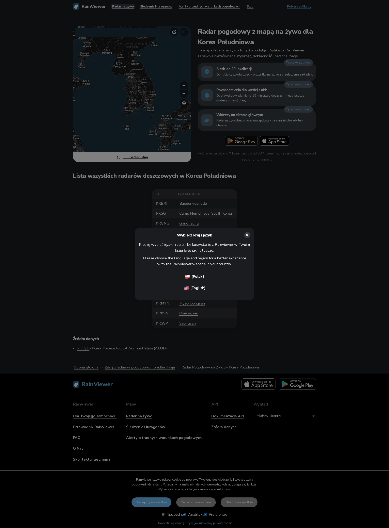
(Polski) (197, 276)
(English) (197, 288)
